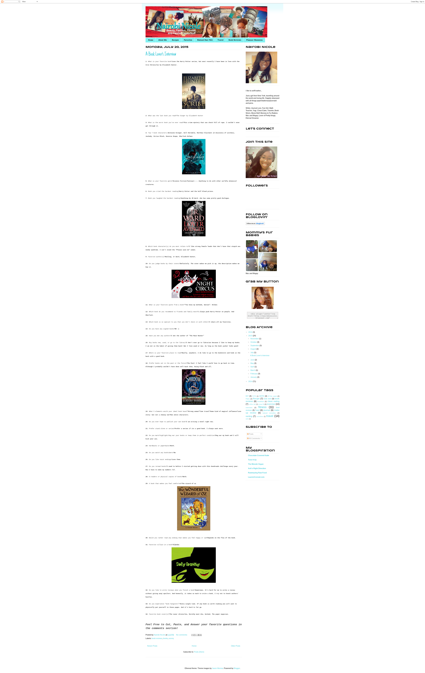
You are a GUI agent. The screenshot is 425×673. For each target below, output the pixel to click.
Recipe (256, 398)
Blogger (237, 668)
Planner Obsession (254, 40)
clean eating (273, 401)
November (254, 339)
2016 (250, 332)
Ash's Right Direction (257, 468)
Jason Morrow (217, 668)
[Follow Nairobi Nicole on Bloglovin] (255, 224)
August (253, 349)
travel (269, 415)
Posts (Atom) (199, 652)
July (252, 352)
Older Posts (235, 646)
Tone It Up (252, 460)
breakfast (260, 401)
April (252, 367)
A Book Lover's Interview (161, 54)
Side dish (267, 399)
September (255, 345)
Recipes (175, 40)
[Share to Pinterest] (201, 635)
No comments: (182, 635)
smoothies (260, 416)
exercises (249, 407)
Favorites (188, 40)
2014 (250, 381)
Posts (250, 434)
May (252, 363)
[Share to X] (196, 635)
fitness (262, 407)
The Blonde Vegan (256, 464)
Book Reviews (235, 40)
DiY (247, 396)
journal (267, 410)
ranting (249, 416)
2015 (250, 336)
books (165, 638)
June (252, 360)
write (247, 419)
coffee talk (252, 404)
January (253, 377)
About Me (162, 40)
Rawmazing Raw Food (257, 473)
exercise (271, 404)
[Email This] (192, 635)
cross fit (261, 404)
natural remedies (269, 413)
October (253, 342)
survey (171, 638)
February (254, 374)
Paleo (248, 399)
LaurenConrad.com (256, 477)
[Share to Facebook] (199, 635)
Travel (220, 40)
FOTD (254, 396)
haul (257, 410)
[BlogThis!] (194, 635)
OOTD (261, 396)
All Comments (254, 438)
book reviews (157, 638)
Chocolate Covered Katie (258, 455)
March (253, 370)
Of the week (272, 396)
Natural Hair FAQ (204, 40)
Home (150, 40)
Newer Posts (152, 646)
